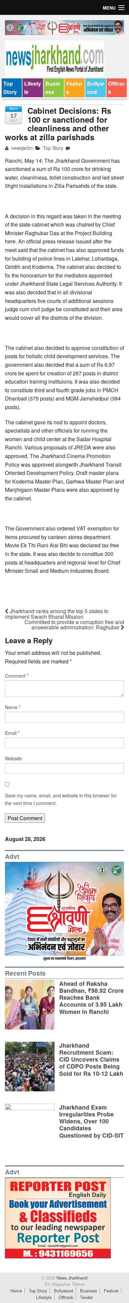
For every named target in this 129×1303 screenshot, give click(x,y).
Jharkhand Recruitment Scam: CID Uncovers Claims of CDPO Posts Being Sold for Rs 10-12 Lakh (91, 1059)
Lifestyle (32, 88)
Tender (86, 1297)
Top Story (10, 88)
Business (52, 88)
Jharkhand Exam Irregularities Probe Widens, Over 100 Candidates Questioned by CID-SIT (91, 1121)
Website (13, 758)
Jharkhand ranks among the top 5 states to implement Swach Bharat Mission (56, 613)
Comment (16, 675)
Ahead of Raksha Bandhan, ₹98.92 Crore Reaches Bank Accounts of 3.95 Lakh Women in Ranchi (91, 997)
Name (13, 707)
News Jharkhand (71, 1278)
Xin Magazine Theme (64, 1284)
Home (16, 1290)
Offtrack (116, 88)
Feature (74, 88)
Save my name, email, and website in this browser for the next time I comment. (61, 799)
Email (12, 733)
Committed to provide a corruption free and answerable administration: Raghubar (74, 624)
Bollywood (95, 88)
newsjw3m (21, 148)
